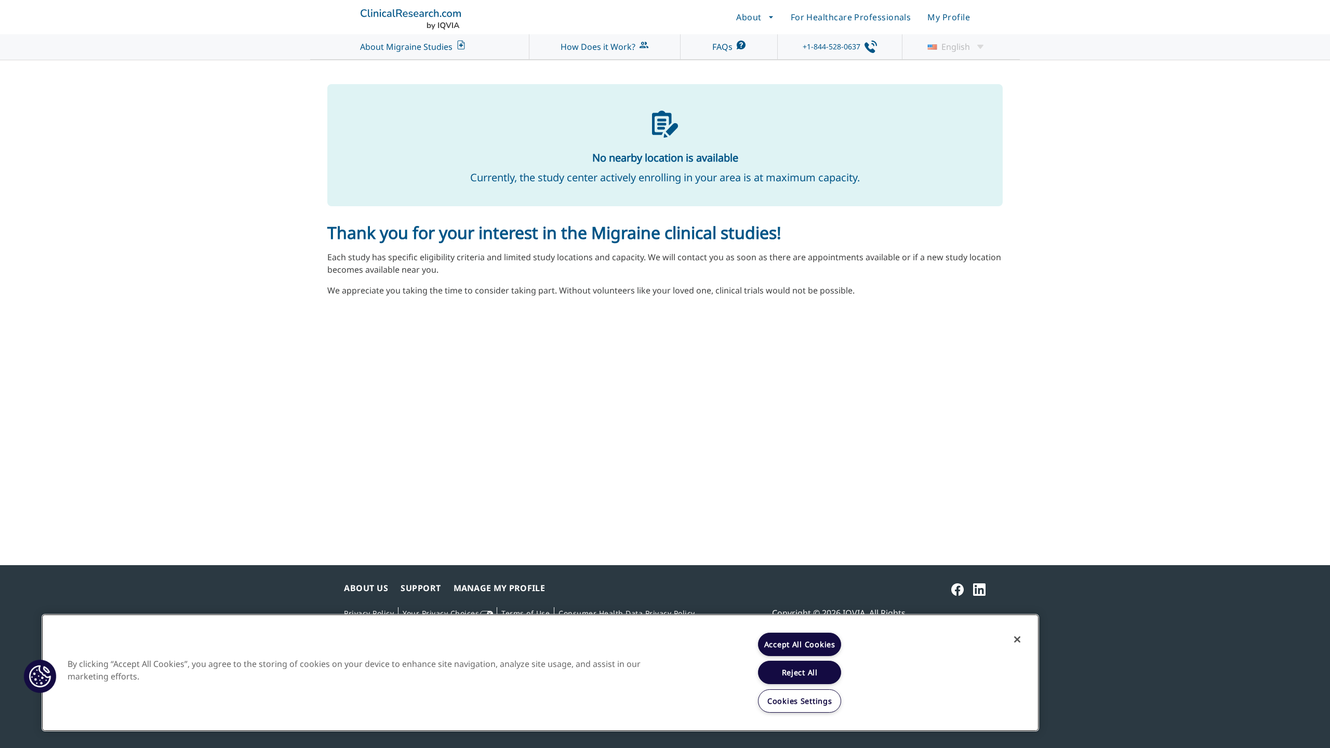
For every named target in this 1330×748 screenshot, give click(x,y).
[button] (40, 676)
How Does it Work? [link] (598, 46)
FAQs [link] (722, 46)
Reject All (800, 672)
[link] (957, 590)
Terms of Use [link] (525, 613)
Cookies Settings (799, 701)
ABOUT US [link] (366, 588)
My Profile (948, 17)
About (748, 17)
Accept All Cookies (799, 644)
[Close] (1017, 639)
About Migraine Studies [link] (406, 46)
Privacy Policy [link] (369, 613)
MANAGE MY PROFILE (499, 588)
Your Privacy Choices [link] (441, 613)
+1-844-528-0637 (831, 46)
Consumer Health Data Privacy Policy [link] (626, 613)
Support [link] (421, 588)
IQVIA (854, 613)
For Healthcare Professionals (851, 17)
